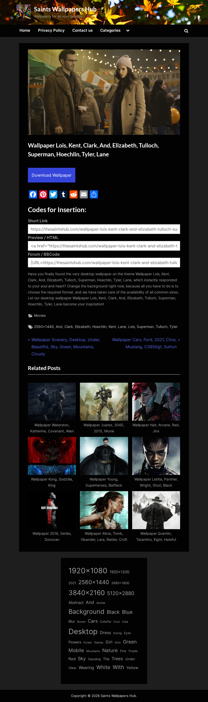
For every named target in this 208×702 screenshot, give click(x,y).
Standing (94, 659)
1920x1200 (119, 572)
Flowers (74, 642)
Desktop (83, 631)
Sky (82, 658)
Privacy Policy (51, 30)
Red (72, 658)
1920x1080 (87, 570)
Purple (133, 651)
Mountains (93, 651)
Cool (116, 621)
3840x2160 (86, 593)
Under (130, 659)
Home (25, 30)
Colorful (105, 621)
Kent (112, 327)
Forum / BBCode (44, 254)
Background (86, 611)
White (103, 667)
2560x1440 (44, 327)
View (72, 668)
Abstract (75, 602)
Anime (100, 603)
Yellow (132, 668)
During (117, 633)
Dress (105, 632)
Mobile (76, 650)
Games (98, 642)
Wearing (86, 667)
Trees (117, 658)
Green (130, 642)
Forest (87, 642)
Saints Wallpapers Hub (65, 9)
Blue (127, 612)
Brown (81, 621)
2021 (72, 583)
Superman (145, 327)
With (118, 667)
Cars (93, 621)
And (59, 327)
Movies (40, 315)
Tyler (173, 327)
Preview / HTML (43, 237)
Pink (123, 651)
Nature (110, 650)
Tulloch (161, 327)
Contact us (82, 30)
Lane (122, 327)
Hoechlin (99, 327)
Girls (118, 642)
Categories (110, 30)
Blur (71, 621)
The (106, 659)
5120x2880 (120, 593)
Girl (109, 642)
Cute (125, 621)
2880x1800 (120, 583)
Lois (131, 327)
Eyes (127, 633)
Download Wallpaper (52, 175)
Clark (68, 327)
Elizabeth (82, 327)
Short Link (38, 220)
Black (113, 612)
